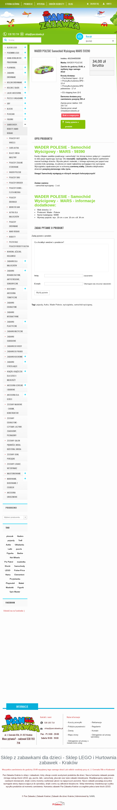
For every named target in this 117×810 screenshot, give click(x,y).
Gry (8, 103)
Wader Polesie (56, 305)
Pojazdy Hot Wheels (14, 140)
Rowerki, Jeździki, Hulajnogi (14, 253)
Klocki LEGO (12, 47)
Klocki (10, 108)
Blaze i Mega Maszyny (14, 155)
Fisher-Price (19, 570)
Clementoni (19, 575)
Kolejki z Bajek (13, 87)
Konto (109, 3)
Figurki (10, 119)
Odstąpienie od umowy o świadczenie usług (77, 742)
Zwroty (71, 731)
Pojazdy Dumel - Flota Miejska (16, 190)
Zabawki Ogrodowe (11, 338)
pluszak (9, 536)
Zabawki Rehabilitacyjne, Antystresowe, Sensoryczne (14, 277)
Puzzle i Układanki (15, 98)
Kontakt (95, 731)
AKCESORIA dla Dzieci (13, 397)
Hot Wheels (15, 558)
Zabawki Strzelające (12, 364)
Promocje (28, 3)
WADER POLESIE (15, 172)
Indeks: (64, 58)
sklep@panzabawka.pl (70, 111)
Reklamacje (97, 722)
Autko (8, 545)
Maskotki (10, 587)
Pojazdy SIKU (14, 177)
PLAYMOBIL (11, 67)
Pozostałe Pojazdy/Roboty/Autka (18, 244)
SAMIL (92, 796)
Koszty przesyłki (75, 722)
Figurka (10, 553)
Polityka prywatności (76, 727)
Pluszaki (10, 113)
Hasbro (20, 536)
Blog (70, 3)
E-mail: (37, 284)
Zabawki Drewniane (11, 75)
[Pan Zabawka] (60, 20)
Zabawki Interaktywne (13, 314)
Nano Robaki (14, 231)
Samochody (19, 566)
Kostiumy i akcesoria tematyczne (12, 293)
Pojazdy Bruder (16, 182)
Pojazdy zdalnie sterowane (16, 164)
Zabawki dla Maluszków (12, 263)
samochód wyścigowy (83, 305)
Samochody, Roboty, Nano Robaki (12, 129)
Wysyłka (41, 3)
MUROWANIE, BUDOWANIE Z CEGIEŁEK (12, 483)
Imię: (36, 276)
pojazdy (11, 540)
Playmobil (10, 583)
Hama (7, 575)
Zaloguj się (94, 3)
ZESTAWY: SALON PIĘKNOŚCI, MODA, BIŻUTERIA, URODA (14, 445)
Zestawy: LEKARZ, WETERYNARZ (14, 466)
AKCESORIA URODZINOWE (12, 494)
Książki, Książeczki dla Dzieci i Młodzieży (14, 375)
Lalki (10, 549)
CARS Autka (14, 147)
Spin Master (15, 592)
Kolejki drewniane (14, 82)
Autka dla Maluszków (14, 214)
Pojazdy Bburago (13, 199)
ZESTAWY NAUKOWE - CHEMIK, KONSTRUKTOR (14, 408)
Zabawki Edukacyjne (12, 304)
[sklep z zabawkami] (21, 723)
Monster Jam (14, 206)
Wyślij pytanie (42, 293)
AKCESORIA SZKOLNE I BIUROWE (15, 387)
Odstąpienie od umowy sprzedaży (101, 736)
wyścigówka (68, 305)
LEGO (7, 570)
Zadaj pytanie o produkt (72, 124)
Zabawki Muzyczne (15, 331)
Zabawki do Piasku (15, 351)
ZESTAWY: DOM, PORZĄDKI (13, 456)
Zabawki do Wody (14, 346)
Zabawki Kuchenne (15, 356)
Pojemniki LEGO (13, 52)
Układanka (19, 545)
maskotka (21, 562)
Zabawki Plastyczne (12, 323)
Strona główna (12, 3)
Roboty (12, 236)
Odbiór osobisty (56, 3)
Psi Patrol (8, 562)
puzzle (19, 549)
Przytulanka (15, 579)
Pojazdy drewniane (13, 224)
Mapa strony (73, 735)
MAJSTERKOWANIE (14, 473)
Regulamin (96, 727)
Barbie (20, 553)
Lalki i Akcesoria (14, 92)
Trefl (20, 540)
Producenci (11, 507)
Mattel (21, 583)
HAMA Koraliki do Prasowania (14, 60)
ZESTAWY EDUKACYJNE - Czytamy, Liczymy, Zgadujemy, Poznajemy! (14, 427)
